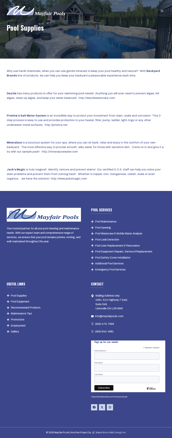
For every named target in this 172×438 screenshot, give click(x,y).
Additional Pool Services (109, 263)
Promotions (17, 319)
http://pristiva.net (56, 124)
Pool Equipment (20, 301)
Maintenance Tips (21, 313)
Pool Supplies (19, 295)
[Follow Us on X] (102, 407)
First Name (98, 363)
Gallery (15, 331)
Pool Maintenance (105, 221)
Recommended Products (25, 307)
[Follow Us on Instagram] (110, 407)
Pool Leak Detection (107, 239)
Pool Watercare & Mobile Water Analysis (118, 233)
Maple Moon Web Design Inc (111, 432)
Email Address (100, 351)
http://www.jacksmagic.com (69, 178)
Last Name (98, 374)
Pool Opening (103, 227)
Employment (18, 325)
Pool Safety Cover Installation (112, 257)
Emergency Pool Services (110, 269)
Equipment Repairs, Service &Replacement (126, 251)
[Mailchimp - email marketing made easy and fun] (151, 390)
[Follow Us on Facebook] (94, 407)
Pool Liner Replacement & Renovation (117, 245)
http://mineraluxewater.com (60, 151)
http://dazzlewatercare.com (97, 98)
